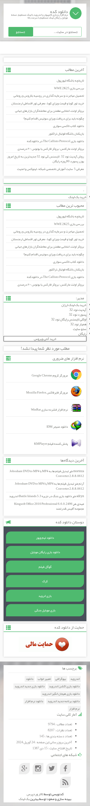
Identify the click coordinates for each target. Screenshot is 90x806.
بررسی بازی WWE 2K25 (69, 88)
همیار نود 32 (78, 324)
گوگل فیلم (45, 567)
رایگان (82, 333)
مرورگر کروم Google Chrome (50, 375)
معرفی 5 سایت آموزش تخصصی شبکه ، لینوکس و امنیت (50, 169)
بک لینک (24, 798)
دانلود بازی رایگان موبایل (45, 552)
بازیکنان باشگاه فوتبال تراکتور (66, 134)
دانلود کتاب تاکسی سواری (68, 126)
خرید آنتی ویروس (45, 338)
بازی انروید (45, 596)
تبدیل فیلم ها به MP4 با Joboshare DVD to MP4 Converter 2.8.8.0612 (47, 473)
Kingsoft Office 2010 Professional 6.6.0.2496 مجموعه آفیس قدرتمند (49, 506)
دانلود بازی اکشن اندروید (64, 686)
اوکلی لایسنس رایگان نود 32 (68, 319)
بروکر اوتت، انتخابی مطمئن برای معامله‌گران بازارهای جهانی (49, 111)
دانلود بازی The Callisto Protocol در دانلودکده (55, 141)
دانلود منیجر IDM (57, 427)
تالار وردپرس (35, 794)
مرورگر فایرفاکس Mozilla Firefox (47, 392)
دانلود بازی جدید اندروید (30, 686)
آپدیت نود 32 (77, 309)
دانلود (29, 679)
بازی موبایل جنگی (45, 610)
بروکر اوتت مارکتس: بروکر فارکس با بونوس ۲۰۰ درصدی (51, 149)
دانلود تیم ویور (45, 538)
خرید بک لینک (77, 197)
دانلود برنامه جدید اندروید (64, 701)
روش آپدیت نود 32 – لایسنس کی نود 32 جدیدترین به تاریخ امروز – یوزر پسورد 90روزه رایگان (45, 159)
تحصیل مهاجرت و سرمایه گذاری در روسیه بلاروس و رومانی (48, 96)
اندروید (75, 679)
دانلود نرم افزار (34, 701)
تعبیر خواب (44, 679)
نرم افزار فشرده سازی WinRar (49, 409)
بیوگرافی (60, 679)
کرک (45, 581)
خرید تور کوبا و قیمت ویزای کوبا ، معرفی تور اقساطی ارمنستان (47, 103)
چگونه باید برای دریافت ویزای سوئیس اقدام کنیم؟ (54, 118)
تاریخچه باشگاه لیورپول (70, 80)
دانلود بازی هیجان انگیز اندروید (61, 694)
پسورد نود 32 (77, 314)
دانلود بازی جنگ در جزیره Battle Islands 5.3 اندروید (40, 496)
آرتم (81, 484)
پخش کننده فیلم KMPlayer (51, 444)
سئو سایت (79, 328)
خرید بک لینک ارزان (73, 304)
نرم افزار (74, 709)
